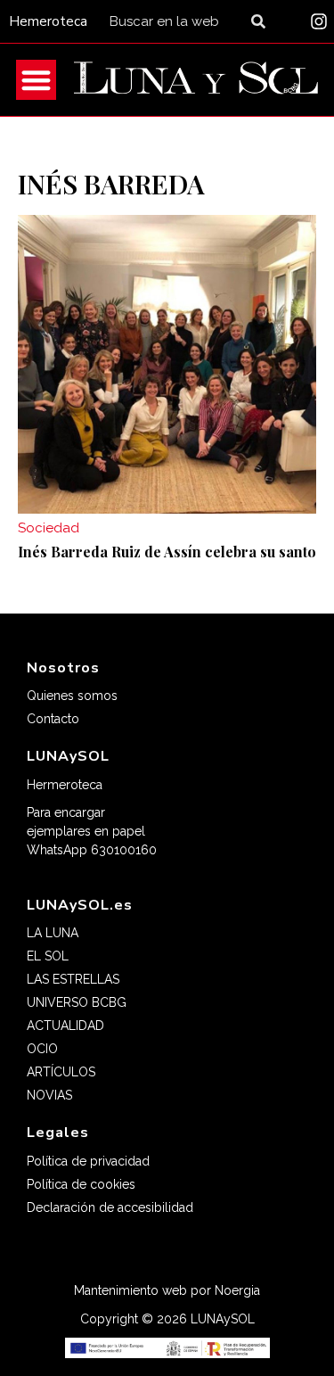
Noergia (237, 1290)
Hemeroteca (48, 21)
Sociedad (48, 528)
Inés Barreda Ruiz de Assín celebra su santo (167, 551)
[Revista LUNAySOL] (196, 80)
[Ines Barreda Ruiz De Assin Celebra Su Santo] (167, 364)
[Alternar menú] (36, 80)
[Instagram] (319, 21)
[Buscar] (262, 21)
